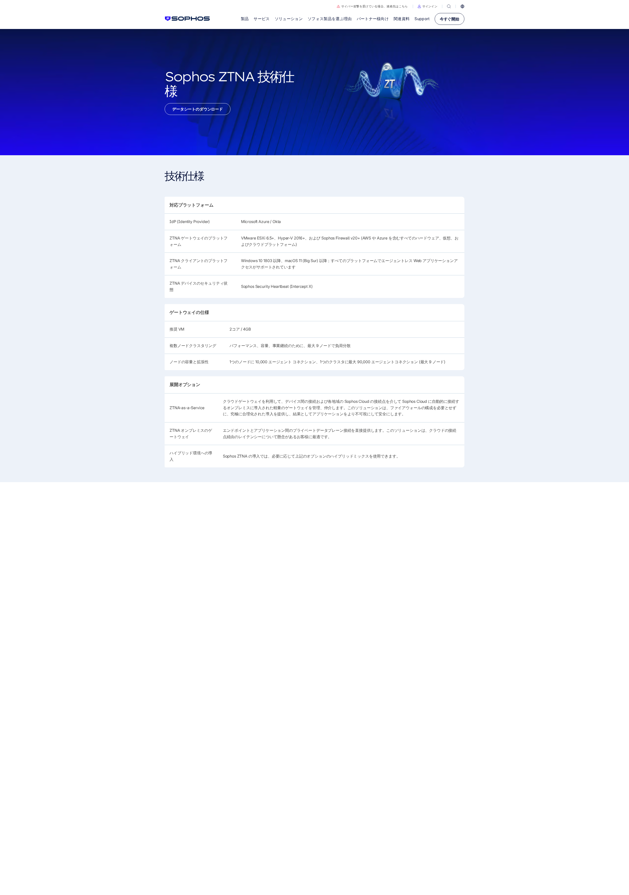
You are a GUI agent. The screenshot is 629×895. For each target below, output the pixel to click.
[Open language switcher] (462, 6)
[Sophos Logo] (187, 18)
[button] (428, 6)
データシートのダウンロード (197, 109)
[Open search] (449, 6)
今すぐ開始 (449, 18)
